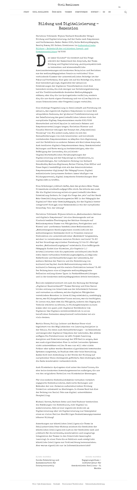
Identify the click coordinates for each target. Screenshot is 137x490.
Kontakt (95, 12)
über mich (57, 12)
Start (26, 12)
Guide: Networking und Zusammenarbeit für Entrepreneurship (47, 463)
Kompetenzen (81, 12)
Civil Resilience (68, 5)
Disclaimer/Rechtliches (72, 484)
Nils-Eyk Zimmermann (41, 484)
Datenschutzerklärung (95, 484)
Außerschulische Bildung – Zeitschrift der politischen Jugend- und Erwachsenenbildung (66, 49)
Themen (68, 12)
